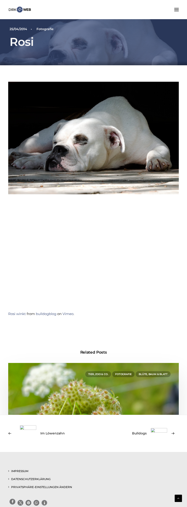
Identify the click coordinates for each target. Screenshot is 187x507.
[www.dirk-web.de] (19, 9)
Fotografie (45, 29)
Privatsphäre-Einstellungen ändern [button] (41, 487)
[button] (176, 9)
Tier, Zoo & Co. (98, 374)
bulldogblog (46, 314)
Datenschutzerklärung (31, 479)
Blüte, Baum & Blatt (153, 374)
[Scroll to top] (178, 498)
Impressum (19, 471)
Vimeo (67, 314)
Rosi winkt (17, 314)
